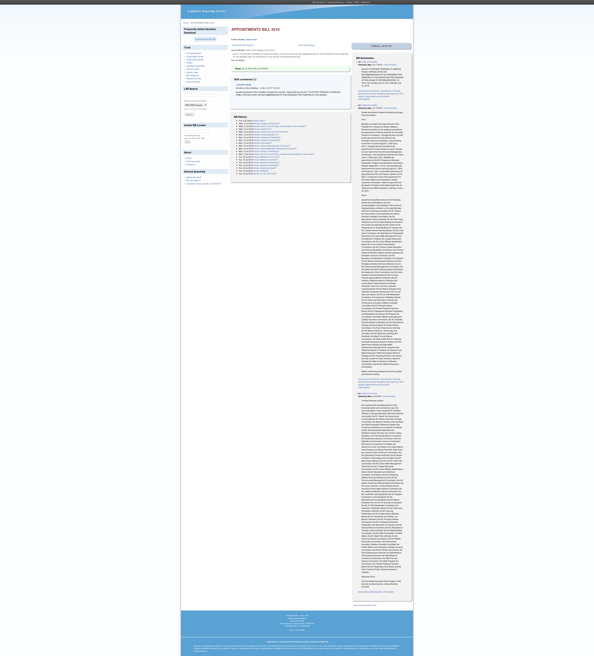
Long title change (243, 84)
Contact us (190, 164)
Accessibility (300, 630)
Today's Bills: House (194, 56)
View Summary (390, 64)
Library (349, 2)
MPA (357, 2)
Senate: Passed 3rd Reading (267, 140)
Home (185, 22)
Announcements (193, 81)
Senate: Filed (258, 120)
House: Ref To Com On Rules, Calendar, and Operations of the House (284, 154)
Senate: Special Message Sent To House (272, 145)
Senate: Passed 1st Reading (267, 123)
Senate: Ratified (261, 170)
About (188, 158)
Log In (291, 630)
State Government (373, 96)
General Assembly (377, 93)
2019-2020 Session (307, 45)
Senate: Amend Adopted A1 (266, 134)
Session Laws (192, 72)
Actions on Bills (192, 69)
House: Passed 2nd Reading (266, 162)
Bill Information (193, 180)
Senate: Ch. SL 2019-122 (264, 173)
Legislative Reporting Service (207, 11)
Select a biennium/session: (195, 100)
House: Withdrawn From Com (266, 156)
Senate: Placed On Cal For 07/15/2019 (271, 131)
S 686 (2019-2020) (369, 61)
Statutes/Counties (193, 78)
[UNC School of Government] (256, 2)
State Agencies (392, 93)
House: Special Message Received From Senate (275, 148)
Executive (385, 96)
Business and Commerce (368, 90)
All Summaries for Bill (368, 605)
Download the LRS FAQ (205, 39)
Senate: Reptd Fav (262, 129)
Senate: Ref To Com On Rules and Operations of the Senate (280, 126)
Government (363, 93)
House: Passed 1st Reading (266, 151)
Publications (365, 2)
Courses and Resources (336, 2)
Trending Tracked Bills (195, 66)
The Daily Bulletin (193, 53)
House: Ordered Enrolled (264, 168)
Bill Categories (192, 75)
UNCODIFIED (364, 99)
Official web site (193, 177)
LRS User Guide (193, 161)
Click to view (251, 39)
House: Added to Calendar (265, 159)
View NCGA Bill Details (243, 45)
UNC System (388, 591)
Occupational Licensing (390, 90)
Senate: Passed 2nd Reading (267, 137)
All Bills (189, 62)
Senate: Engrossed (263, 143)
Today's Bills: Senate (195, 59)
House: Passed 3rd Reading (266, 165)
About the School (318, 2)
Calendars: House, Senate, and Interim (203, 183)
